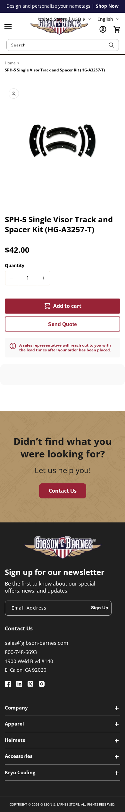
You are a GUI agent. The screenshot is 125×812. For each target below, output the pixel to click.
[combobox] (63, 45)
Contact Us (63, 490)
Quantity (14, 265)
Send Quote (62, 324)
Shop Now (107, 6)
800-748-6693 (21, 652)
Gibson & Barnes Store (59, 804)
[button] (8, 26)
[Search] (111, 45)
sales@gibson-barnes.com (36, 642)
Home (10, 63)
